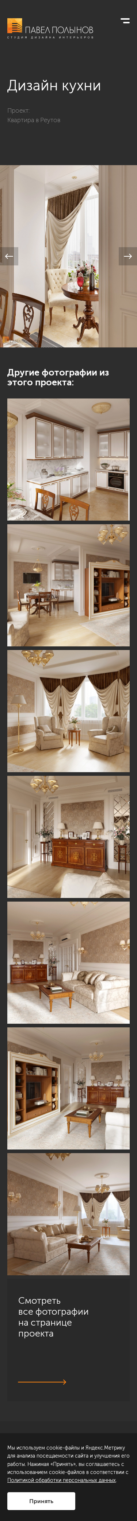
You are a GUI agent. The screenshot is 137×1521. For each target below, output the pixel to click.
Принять (41, 1501)
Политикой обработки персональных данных (61, 1480)
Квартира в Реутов (33, 120)
